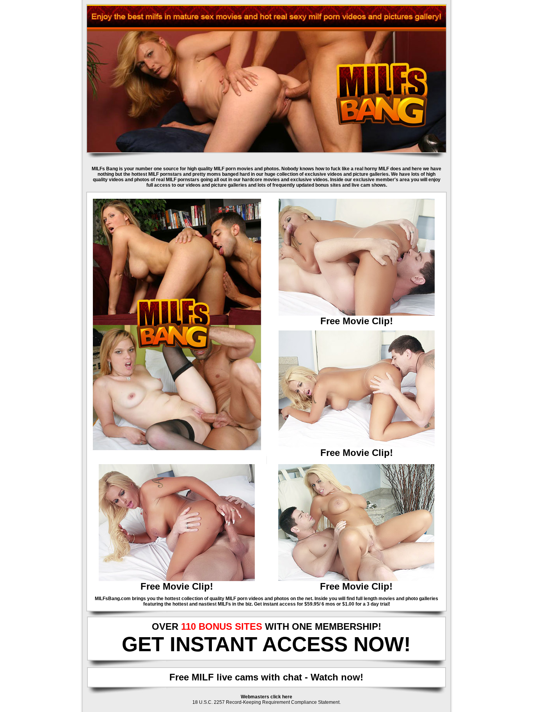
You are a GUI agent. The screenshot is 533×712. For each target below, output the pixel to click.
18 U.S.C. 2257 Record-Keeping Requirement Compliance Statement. (266, 702)
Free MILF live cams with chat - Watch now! (266, 677)
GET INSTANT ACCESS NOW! (266, 643)
